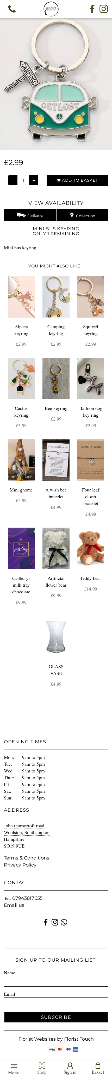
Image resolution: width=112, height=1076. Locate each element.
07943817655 (27, 898)
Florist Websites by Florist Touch (56, 1039)
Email (9, 994)
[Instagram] (103, 9)
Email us (14, 905)
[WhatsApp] (64, 923)
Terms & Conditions (26, 858)
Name (9, 972)
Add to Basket (79, 180)
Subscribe (56, 1017)
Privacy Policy (20, 865)
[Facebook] (92, 9)
